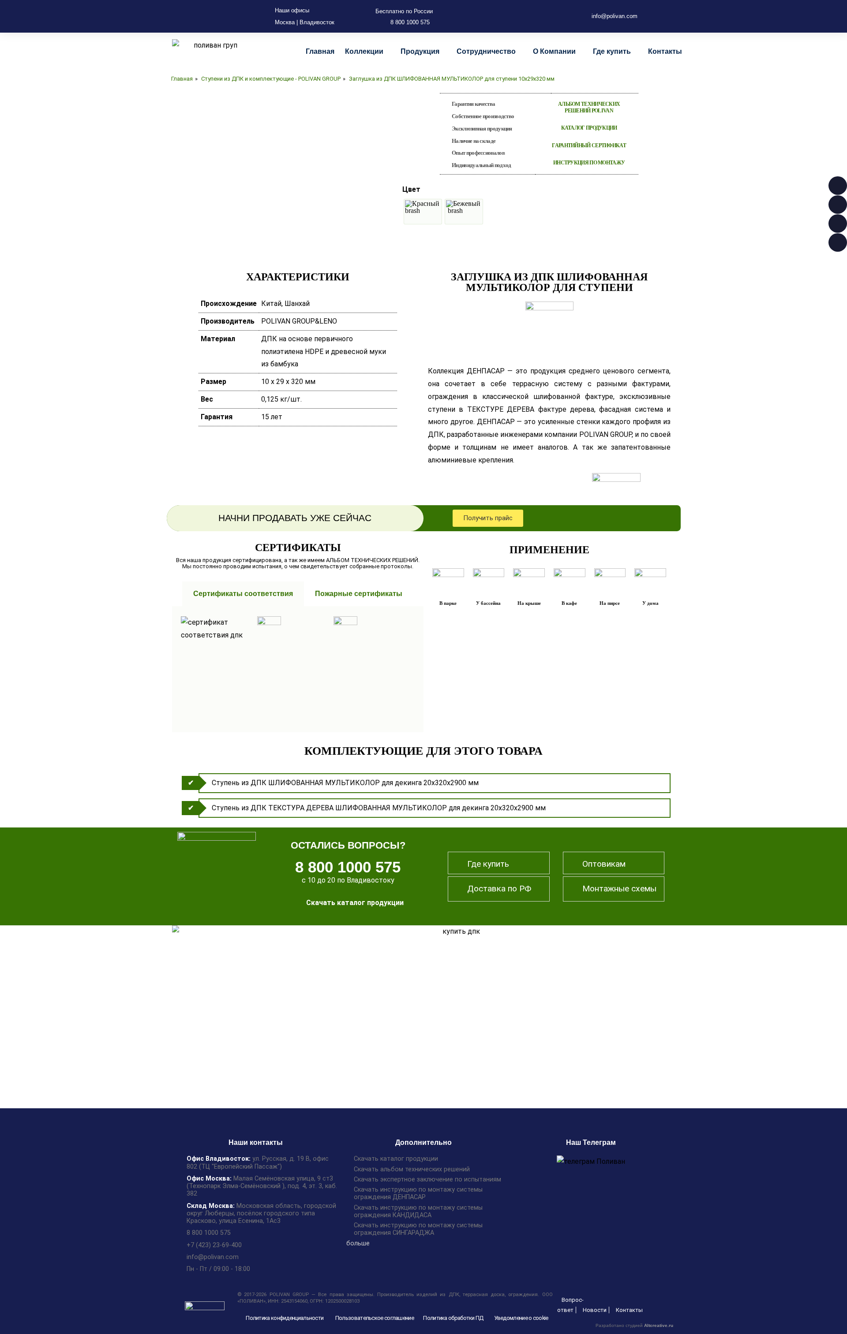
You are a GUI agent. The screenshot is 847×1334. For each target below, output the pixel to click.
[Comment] (510, 16)
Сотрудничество (486, 51)
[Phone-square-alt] (496, 16)
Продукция (420, 51)
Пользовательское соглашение (374, 1318)
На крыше (529, 603)
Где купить (612, 51)
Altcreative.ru (658, 1325)
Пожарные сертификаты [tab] (358, 593)
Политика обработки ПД (453, 1318)
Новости (595, 1310)
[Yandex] (552, 16)
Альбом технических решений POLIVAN (589, 107)
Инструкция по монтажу (589, 163)
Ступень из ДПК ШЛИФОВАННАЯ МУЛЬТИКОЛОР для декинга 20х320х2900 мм (345, 783)
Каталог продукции (589, 128)
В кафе (569, 603)
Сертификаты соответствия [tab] (243, 593)
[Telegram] (524, 16)
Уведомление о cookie (521, 1318)
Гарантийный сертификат (589, 145)
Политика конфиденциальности (284, 1318)
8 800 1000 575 (348, 867)
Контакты (665, 51)
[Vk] (538, 16)
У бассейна (488, 603)
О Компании (554, 51)
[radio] (423, 211)
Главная (320, 51)
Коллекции (364, 51)
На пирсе (610, 603)
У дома (650, 603)
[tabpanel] (298, 669)
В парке (448, 603)
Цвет (411, 189)
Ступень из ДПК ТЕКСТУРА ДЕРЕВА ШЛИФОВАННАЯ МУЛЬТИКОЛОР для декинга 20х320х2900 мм (379, 808)
